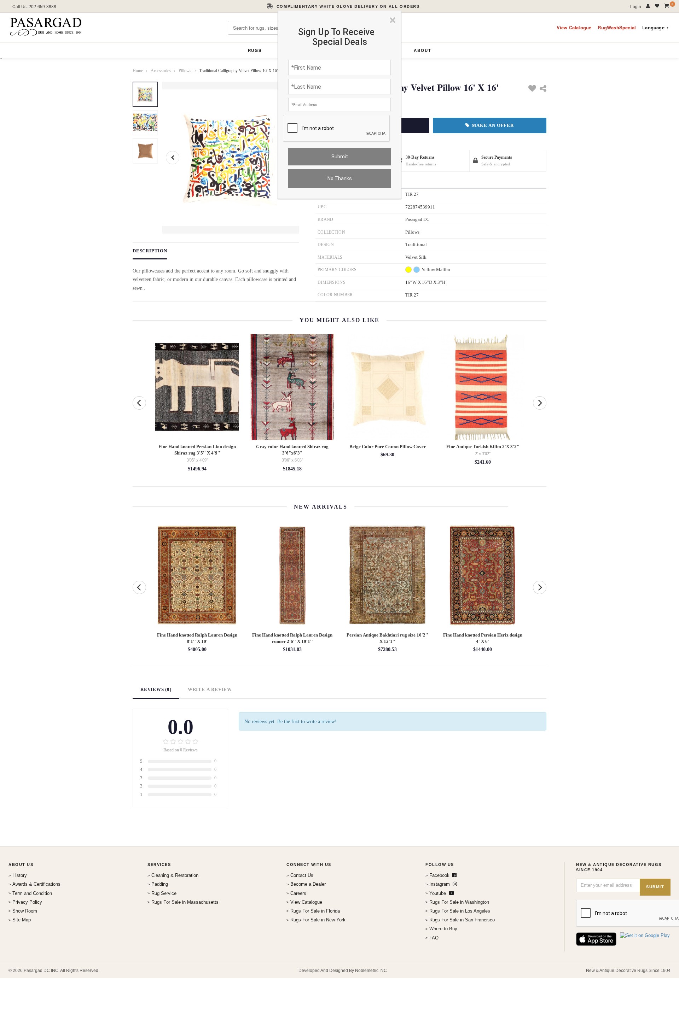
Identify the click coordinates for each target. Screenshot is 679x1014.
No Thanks (339, 178)
